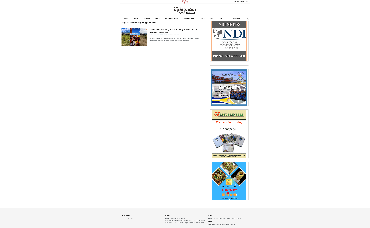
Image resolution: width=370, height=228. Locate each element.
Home (126, 19)
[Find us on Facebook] (121, 218)
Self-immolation (171, 19)
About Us (236, 19)
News (136, 19)
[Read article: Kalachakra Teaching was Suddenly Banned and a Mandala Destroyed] (134, 37)
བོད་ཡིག (185, 1)
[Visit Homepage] (185, 10)
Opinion (147, 19)
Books (202, 19)
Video (157, 19)
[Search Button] (247, 19)
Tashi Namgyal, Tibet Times (159, 35)
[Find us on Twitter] (125, 218)
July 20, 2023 (172, 35)
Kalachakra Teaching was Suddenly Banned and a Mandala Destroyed (173, 31)
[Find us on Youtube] (128, 218)
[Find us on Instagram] (131, 218)
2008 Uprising (189, 19)
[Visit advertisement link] (229, 41)
